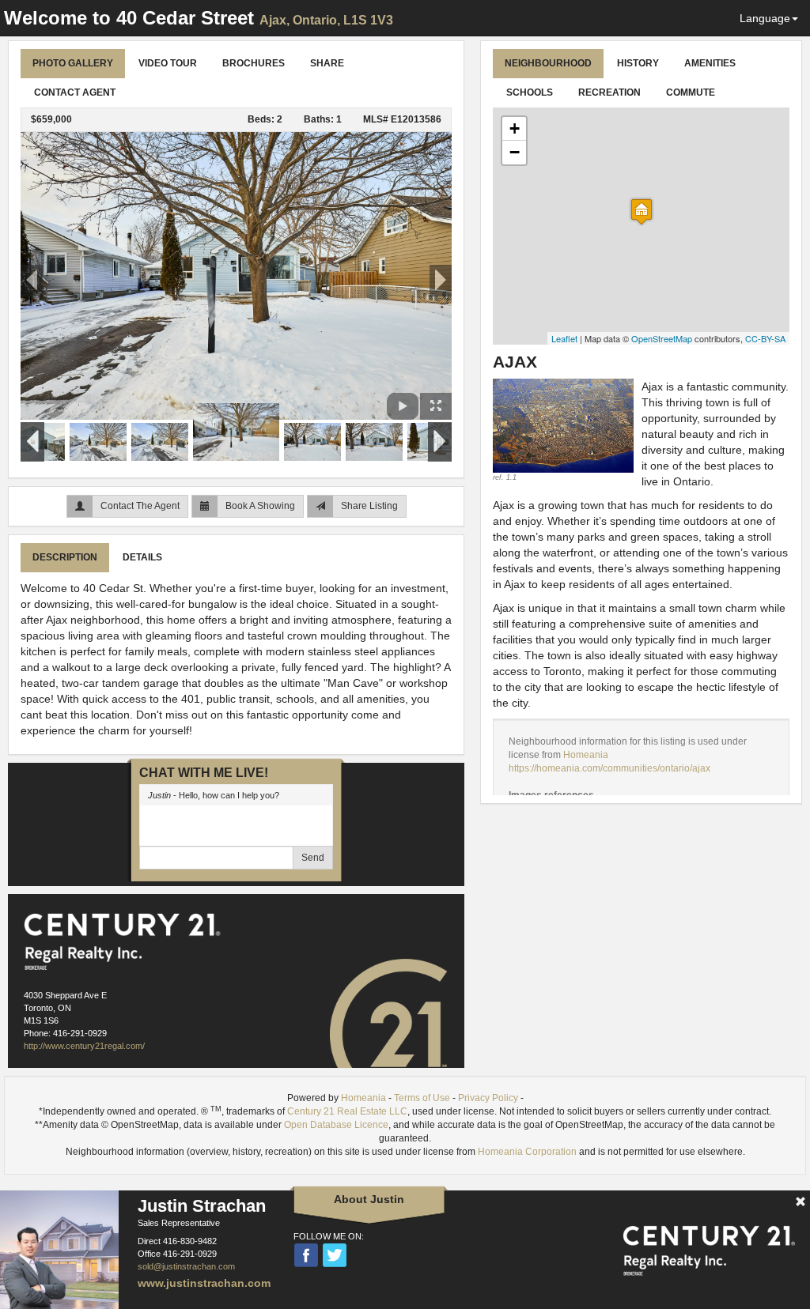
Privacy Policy (488, 1097)
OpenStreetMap (661, 338)
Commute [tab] (690, 92)
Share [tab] (327, 63)
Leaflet (564, 338)
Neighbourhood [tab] (548, 63)
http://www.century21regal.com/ (84, 1046)
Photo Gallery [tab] (72, 63)
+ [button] (514, 128)
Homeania (585, 754)
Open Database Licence (336, 1124)
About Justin (369, 1199)
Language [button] (765, 18)
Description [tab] (64, 557)
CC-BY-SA (765, 338)
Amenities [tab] (710, 63)
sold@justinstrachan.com (186, 1266)
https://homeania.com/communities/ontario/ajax (609, 768)
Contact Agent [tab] (74, 92)
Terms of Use (422, 1097)
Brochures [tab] (253, 63)
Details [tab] (142, 557)
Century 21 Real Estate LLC (347, 1111)
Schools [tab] (529, 92)
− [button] (514, 152)
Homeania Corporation (527, 1151)
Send (312, 857)
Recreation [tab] (609, 92)
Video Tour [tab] (167, 63)
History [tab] (638, 63)
